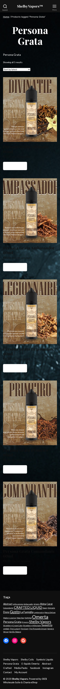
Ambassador (28, 604)
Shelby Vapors (40, 622)
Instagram (48, 667)
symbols (6, 629)
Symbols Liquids (44, 659)
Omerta (40, 617)
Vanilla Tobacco (15, 632)
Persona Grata (12, 622)
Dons (6, 612)
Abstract (7, 603)
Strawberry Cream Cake (13, 625)
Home (6, 16)
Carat (50, 603)
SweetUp (46, 625)
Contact (7, 672)
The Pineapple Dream (38, 629)
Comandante (8, 608)
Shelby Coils (27, 659)
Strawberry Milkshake (32, 625)
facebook (35, 667)
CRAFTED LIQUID (28, 607)
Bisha (43, 603)
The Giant (24, 629)
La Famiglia (26, 612)
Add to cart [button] (15, 166)
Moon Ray (20, 618)
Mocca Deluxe (50, 612)
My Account (20, 672)
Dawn (45, 608)
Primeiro (25, 622)
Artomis (37, 604)
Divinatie (51, 608)
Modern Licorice (9, 618)
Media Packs (21, 667)
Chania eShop (30, 682)
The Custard (15, 629)
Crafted (7, 667)
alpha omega (18, 604)
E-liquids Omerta (30, 663)
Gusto (15, 611)
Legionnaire (39, 612)
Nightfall (28, 618)
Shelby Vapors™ (30, 6)
